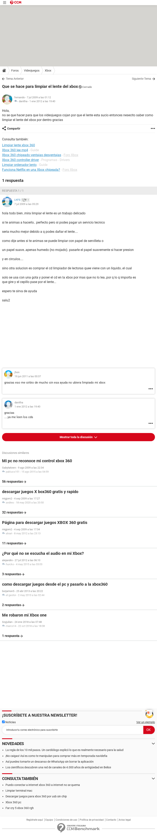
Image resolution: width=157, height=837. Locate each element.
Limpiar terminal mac (19, 790)
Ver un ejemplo (145, 722)
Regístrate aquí (34, 819)
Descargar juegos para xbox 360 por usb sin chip (36, 796)
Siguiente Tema (141, 78)
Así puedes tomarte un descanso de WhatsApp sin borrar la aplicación (50, 761)
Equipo (49, 819)
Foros (15, 70)
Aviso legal (125, 819)
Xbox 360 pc (13, 802)
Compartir (13, 128)
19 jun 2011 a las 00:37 (28, 376)
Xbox (48, 70)
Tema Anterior (15, 78)
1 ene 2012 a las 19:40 (42, 101)
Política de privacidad (92, 819)
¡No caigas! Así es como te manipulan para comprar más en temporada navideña (56, 756)
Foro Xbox (71, 155)
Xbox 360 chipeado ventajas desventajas (31, 155)
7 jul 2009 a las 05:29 (26, 204)
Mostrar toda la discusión (76, 437)
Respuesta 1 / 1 (13, 190)
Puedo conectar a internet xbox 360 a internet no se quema (43, 785)
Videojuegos (31, 70)
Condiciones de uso (66, 819)
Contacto (111, 819)
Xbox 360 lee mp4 (15, 150)
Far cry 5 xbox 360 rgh (20, 808)
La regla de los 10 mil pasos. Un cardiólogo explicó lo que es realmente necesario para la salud (64, 750)
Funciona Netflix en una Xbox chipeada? (31, 170)
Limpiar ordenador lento (19, 165)
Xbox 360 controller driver (20, 160)
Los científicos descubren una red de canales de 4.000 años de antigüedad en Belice (58, 767)
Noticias (10, 722)
